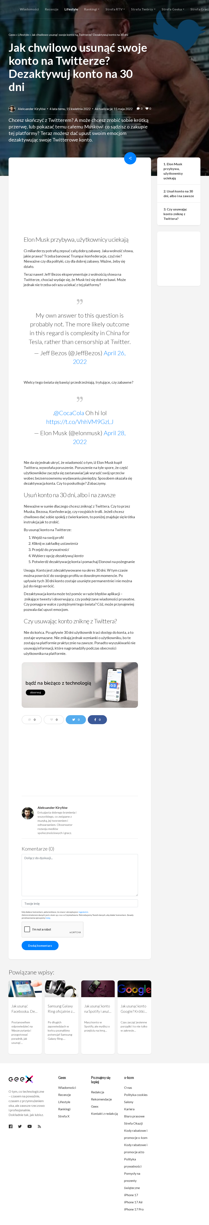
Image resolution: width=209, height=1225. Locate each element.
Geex (12, 34)
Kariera (129, 1109)
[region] (80, 198)
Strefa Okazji (133, 1123)
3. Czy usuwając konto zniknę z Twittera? (175, 213)
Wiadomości (67, 1087)
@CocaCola (69, 412)
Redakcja (97, 1092)
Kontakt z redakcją (104, 1113)
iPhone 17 (131, 1195)
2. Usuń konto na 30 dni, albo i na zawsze (178, 193)
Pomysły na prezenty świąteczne (132, 1180)
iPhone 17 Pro (134, 1209)
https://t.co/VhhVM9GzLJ (79, 421)
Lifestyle (23, 34)
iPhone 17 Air (133, 1202)
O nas (128, 1087)
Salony (128, 1102)
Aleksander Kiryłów (32, 109)
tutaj (48, 918)
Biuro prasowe (134, 1116)
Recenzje (64, 1095)
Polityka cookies (136, 1095)
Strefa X (63, 1116)
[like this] (147, 108)
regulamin (83, 912)
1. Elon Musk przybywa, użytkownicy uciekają (173, 171)
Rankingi (64, 1109)
